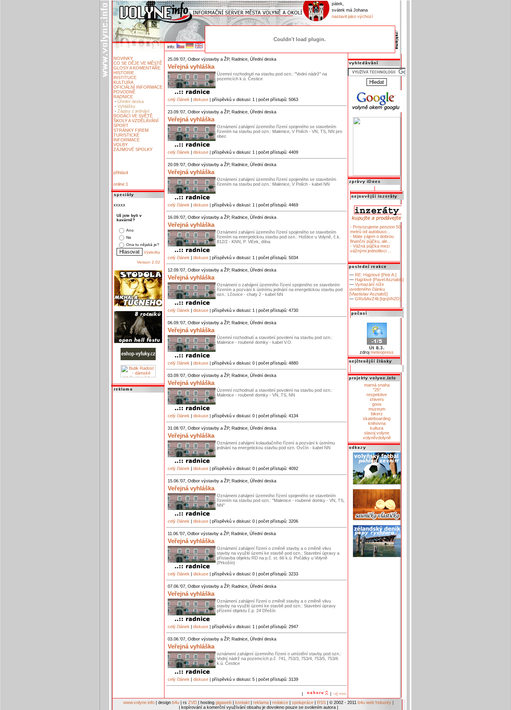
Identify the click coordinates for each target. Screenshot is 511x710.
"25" (377, 389)
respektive (376, 394)
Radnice (123, 96)
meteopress (382, 352)
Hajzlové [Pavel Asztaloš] (379, 279)
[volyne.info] (377, 174)
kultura (376, 428)
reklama (261, 702)
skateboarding (376, 418)
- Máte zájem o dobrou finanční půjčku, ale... (372, 239)
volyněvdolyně (377, 437)
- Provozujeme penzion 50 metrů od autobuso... (375, 229)
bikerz (377, 413)
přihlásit (120, 172)
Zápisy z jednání (133, 111)
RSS (321, 702)
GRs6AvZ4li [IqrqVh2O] (378, 298)
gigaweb (224, 702)
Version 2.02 (148, 262)
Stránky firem (131, 130)
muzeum (376, 409)
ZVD (192, 702)
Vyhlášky (126, 106)
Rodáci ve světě (133, 115)
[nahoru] (316, 693)
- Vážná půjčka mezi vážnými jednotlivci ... (370, 248)
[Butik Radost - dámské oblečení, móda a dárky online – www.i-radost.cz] (138, 375)
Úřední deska (130, 101)
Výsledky (152, 252)
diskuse (200, 99)
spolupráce (302, 702)
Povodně (124, 91)
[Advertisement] (138, 514)
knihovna (377, 423)
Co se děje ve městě (137, 63)
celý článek (179, 99)
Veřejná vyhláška (191, 66)
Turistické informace (126, 137)
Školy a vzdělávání (135, 120)
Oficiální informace (137, 87)
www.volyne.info (138, 702)
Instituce (125, 77)
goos (377, 404)
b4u (175, 702)
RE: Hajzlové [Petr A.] (375, 274)
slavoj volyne (376, 432)
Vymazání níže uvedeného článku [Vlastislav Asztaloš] (368, 289)
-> (335, 693)
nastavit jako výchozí (352, 16)
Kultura (123, 82)
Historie (123, 72)
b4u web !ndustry (374, 702)
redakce (280, 702)
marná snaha (377, 385)
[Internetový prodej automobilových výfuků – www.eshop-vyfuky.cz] (138, 358)
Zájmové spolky (133, 149)
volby (120, 144)
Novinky (123, 58)
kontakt (242, 702)
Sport (121, 125)
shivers (377, 399)
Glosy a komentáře (136, 67)
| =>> (341, 693)
